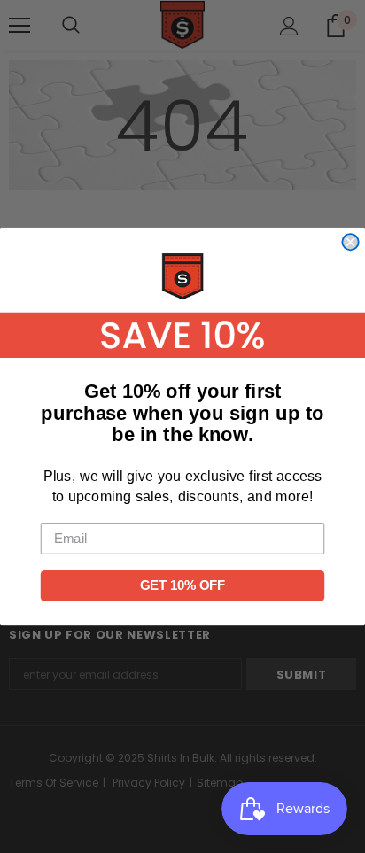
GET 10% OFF (182, 585)
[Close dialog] (350, 242)
